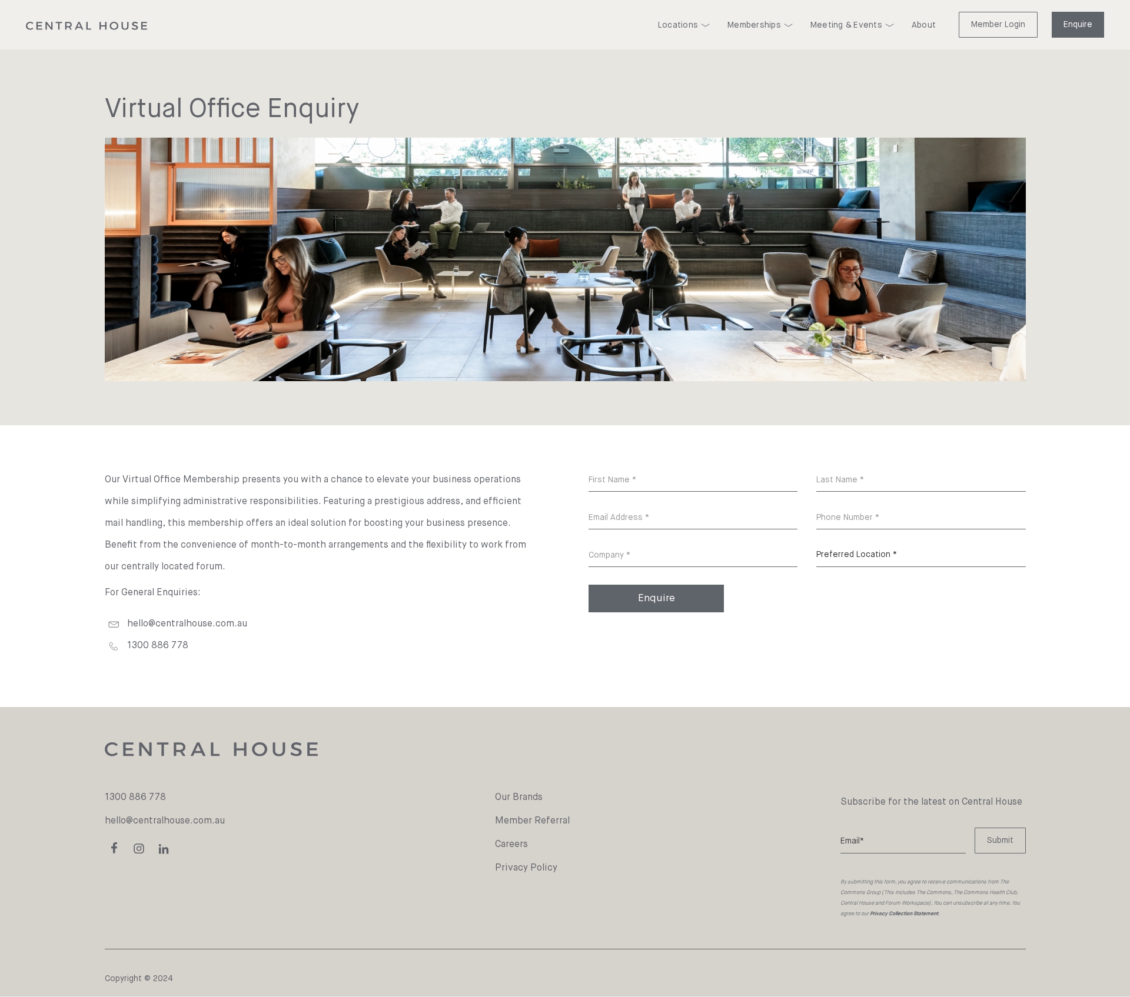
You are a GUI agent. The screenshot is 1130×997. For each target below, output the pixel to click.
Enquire (1077, 25)
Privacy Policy (526, 868)
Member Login (998, 25)
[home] (86, 26)
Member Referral (532, 821)
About (924, 25)
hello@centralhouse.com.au (187, 624)
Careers (511, 844)
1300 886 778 (135, 797)
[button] (684, 25)
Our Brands (519, 797)
